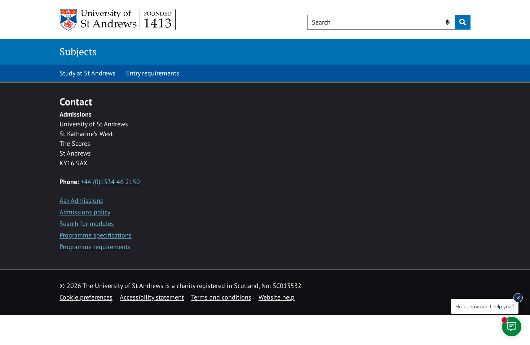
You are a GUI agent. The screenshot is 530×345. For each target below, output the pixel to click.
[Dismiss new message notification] (518, 297)
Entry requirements (152, 73)
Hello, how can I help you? (484, 306)
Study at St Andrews (87, 73)
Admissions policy (84, 212)
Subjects (78, 51)
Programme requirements (95, 247)
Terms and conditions (221, 297)
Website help (277, 297)
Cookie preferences (85, 297)
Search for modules (86, 223)
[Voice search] (447, 22)
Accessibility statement (152, 297)
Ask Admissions (81, 200)
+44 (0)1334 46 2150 (110, 182)
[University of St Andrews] (118, 20)
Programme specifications (95, 235)
